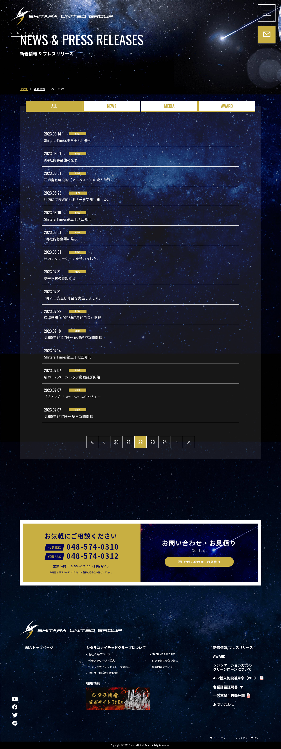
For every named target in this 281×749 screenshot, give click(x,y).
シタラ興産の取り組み (165, 660)
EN (17, 33)
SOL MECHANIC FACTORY (103, 673)
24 (164, 442)
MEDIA (169, 106)
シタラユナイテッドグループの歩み (109, 667)
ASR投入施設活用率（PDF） (235, 677)
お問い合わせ (223, 704)
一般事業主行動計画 (229, 695)
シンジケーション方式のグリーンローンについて (232, 667)
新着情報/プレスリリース (233, 647)
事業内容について (162, 667)
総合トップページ (39, 647)
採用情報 (93, 683)
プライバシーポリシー (248, 738)
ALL (54, 106)
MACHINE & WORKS (163, 654)
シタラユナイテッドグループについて (116, 647)
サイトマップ (218, 738)
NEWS (112, 106)
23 (152, 442)
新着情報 (39, 89)
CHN (29, 33)
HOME (24, 89)
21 (128, 442)
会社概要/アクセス (99, 654)
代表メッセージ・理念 (101, 660)
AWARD (227, 106)
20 (116, 442)
